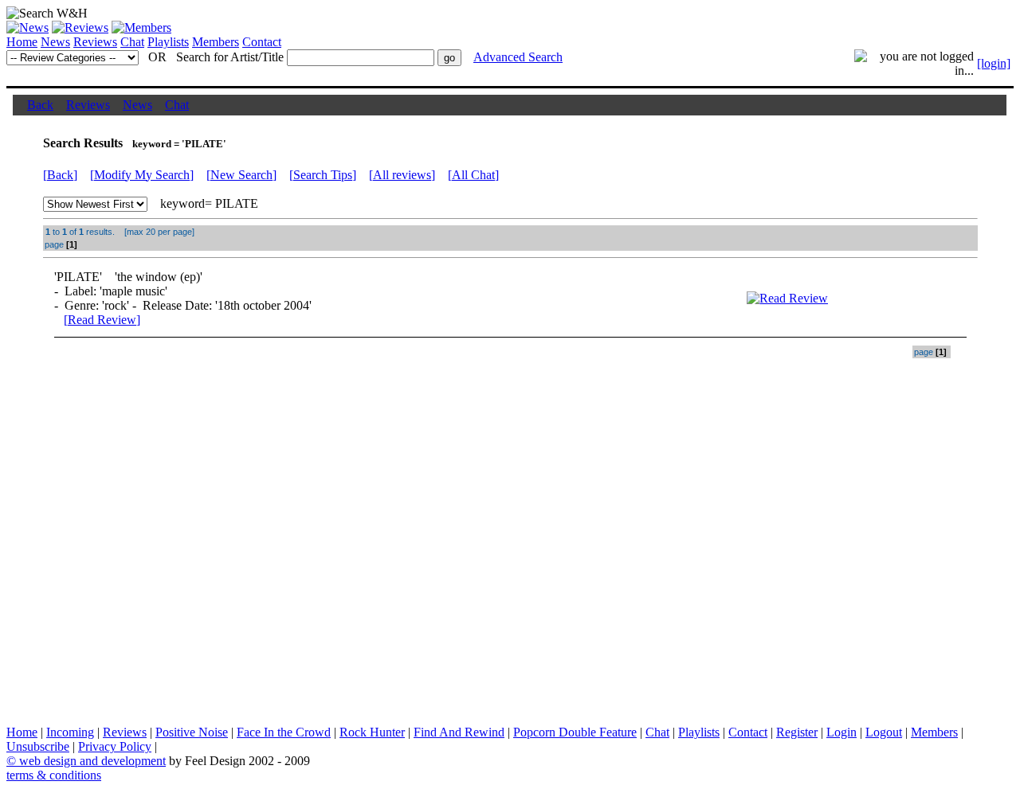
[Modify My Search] (142, 175)
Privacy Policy (114, 746)
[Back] (60, 175)
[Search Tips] (322, 175)
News (55, 42)
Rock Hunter (372, 732)
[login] (993, 63)
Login (841, 732)
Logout (883, 732)
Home (21, 42)
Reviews (95, 42)
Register (797, 732)
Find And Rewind (459, 732)
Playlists (168, 42)
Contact (261, 42)
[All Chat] (473, 175)
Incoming (70, 732)
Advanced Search (518, 57)
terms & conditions (53, 775)
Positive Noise (191, 732)
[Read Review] (102, 319)
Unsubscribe (37, 746)
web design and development (92, 761)
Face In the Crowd (284, 732)
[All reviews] (402, 175)
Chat (132, 42)
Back (40, 104)
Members (215, 42)
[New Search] (241, 175)
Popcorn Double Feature (575, 732)
